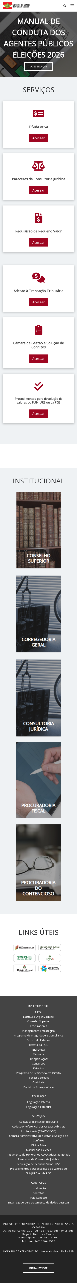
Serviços (38, 1116)
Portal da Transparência (38, 1087)
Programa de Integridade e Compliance (38, 1035)
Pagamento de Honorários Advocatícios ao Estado (38, 1154)
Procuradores (38, 1026)
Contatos (38, 1182)
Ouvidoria (38, 1082)
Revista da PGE (38, 1045)
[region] (38, 44)
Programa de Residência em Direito (38, 1073)
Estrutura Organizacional (38, 1016)
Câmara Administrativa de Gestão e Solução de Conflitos (38, 1138)
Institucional (38, 1006)
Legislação (38, 1096)
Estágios (38, 1068)
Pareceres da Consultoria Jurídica (38, 1159)
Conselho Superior (38, 1021)
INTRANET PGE (38, 1268)
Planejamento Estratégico (38, 1031)
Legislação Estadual (38, 1107)
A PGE (38, 1012)
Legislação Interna (38, 1102)
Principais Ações (39, 1059)
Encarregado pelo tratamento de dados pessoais (39, 1202)
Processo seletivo (39, 1077)
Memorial (38, 1054)
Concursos (38, 1063)
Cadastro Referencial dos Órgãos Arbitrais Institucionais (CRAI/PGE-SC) (38, 1129)
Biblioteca (38, 1049)
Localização (38, 1188)
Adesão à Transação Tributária (38, 1121)
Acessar (38, 138)
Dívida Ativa (38, 1145)
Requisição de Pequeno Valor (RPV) (39, 1164)
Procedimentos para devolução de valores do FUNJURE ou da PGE (38, 1171)
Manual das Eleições (38, 1150)
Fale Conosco (38, 1197)
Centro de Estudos (38, 1040)
